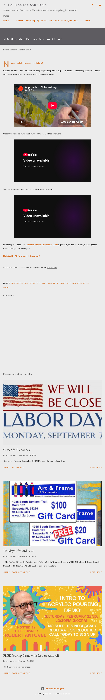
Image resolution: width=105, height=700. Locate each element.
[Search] (93, 5)
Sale (68, 283)
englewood (30, 283)
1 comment (18, 467)
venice (86, 283)
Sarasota (77, 283)
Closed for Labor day (16, 450)
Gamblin (50, 283)
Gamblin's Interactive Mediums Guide (42, 244)
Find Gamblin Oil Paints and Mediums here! (21, 256)
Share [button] (6, 287)
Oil (57, 283)
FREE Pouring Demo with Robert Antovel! (31, 655)
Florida (41, 283)
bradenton (17, 283)
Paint (62, 283)
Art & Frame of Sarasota (25, 5)
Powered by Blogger (54, 688)
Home (6, 20)
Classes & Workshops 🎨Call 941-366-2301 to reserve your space (47, 20)
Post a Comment (21, 572)
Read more (96, 467)
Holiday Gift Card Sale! (18, 551)
